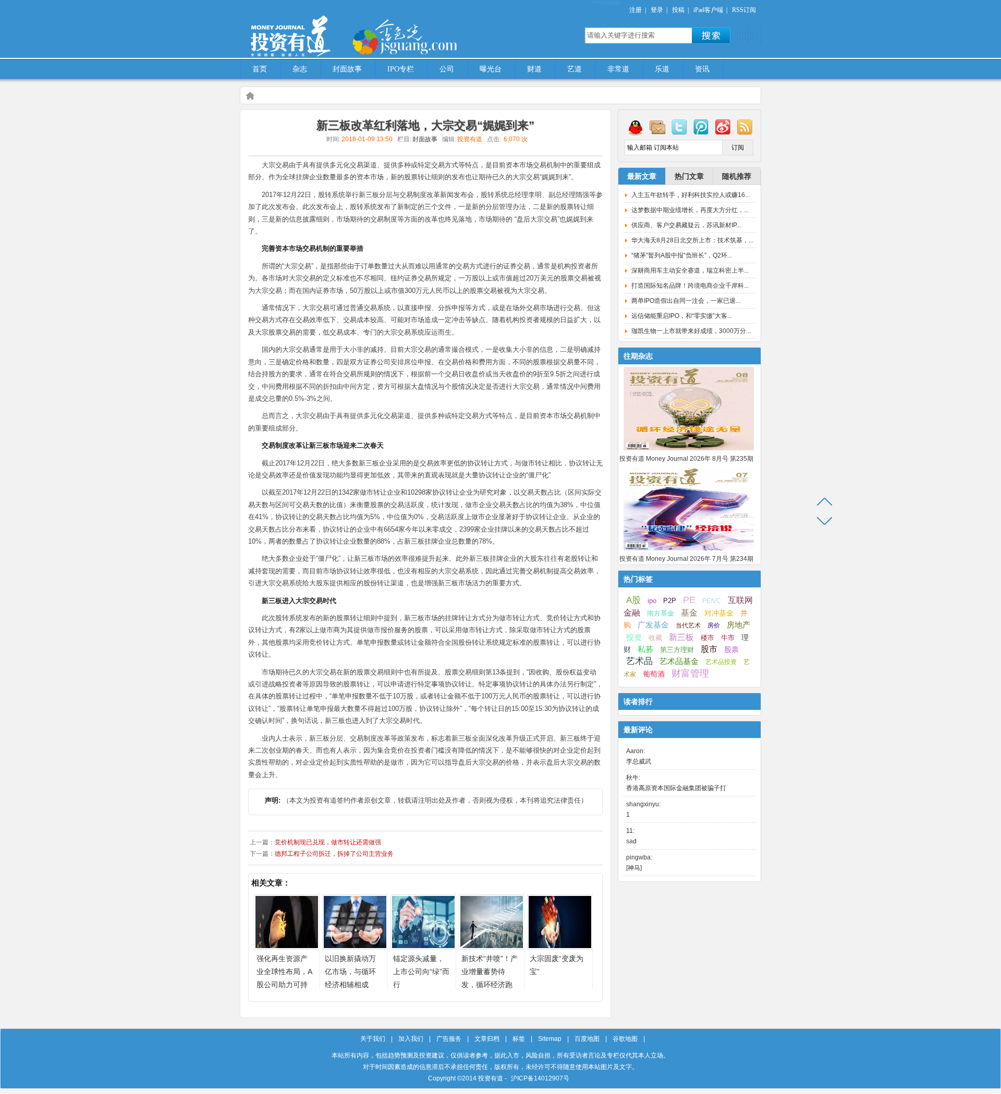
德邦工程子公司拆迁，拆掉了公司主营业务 (334, 853)
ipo (652, 601)
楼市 (707, 638)
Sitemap (549, 1038)
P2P (669, 601)
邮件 (657, 126)
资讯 (702, 69)
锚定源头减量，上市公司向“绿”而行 (421, 971)
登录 (657, 10)
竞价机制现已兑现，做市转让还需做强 (328, 842)
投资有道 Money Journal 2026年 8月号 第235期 (686, 458)
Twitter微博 (679, 126)
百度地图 (587, 1038)
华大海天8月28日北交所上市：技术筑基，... (692, 240)
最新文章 (641, 176)
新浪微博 (723, 126)
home (249, 95)
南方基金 (660, 613)
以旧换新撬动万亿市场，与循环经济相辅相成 (350, 971)
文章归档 (486, 1038)
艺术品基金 (679, 661)
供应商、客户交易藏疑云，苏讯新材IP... (686, 225)
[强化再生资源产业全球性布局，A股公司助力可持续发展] (287, 946)
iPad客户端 (708, 10)
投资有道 (339, 29)
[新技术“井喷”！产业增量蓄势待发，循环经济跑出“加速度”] (491, 946)
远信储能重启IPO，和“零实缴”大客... (681, 315)
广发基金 (653, 625)
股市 (709, 649)
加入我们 (410, 1038)
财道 (534, 69)
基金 (689, 612)
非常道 (618, 69)
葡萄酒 (654, 674)
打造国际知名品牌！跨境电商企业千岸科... (690, 285)
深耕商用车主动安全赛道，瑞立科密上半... (690, 270)
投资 (634, 637)
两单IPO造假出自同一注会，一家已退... (685, 300)
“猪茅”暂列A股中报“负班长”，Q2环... (681, 255)
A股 (633, 600)
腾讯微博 (701, 126)
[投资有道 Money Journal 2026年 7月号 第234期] (688, 551)
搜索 (711, 35)
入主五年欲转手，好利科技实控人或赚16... (690, 195)
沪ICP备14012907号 (540, 1078)
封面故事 (347, 69)
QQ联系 (635, 126)
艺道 (574, 69)
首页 (259, 69)
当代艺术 (688, 625)
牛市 (728, 638)
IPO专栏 (400, 69)
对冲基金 (719, 613)
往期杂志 (638, 356)
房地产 (738, 625)
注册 (635, 10)
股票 (731, 649)
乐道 (662, 69)
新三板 (681, 637)
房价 (713, 625)
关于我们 (372, 1038)
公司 (447, 69)
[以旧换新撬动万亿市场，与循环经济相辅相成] (355, 946)
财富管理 (690, 673)
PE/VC (711, 601)
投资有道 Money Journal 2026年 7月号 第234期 (686, 558)
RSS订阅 (744, 10)
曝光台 (491, 69)
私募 (645, 649)
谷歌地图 (625, 1038)
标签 (518, 1038)
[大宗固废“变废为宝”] (560, 946)
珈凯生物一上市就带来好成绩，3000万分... (691, 331)
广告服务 (448, 1038)
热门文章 (689, 176)
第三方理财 (677, 650)
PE (689, 600)
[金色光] (422, 36)
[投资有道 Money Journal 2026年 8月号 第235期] (688, 450)
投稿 (678, 10)
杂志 (299, 69)
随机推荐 (736, 176)
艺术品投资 (721, 662)
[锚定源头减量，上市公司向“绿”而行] (423, 946)
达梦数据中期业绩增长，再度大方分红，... (690, 210)
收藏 (655, 638)
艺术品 (639, 661)
